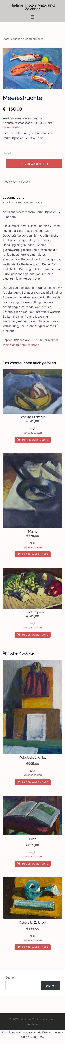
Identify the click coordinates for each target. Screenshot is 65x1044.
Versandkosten (12, 127)
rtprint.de (32, 345)
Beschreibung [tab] (14, 197)
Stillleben (16, 39)
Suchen (10, 977)
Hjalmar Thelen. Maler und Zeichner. (32, 7)
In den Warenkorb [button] (34, 439)
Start (6, 39)
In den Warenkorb (34, 163)
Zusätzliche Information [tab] (22, 202)
